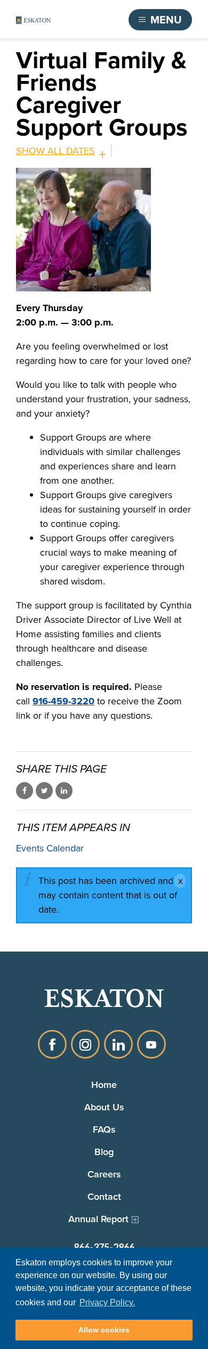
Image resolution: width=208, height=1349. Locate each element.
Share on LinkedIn (64, 790)
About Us (104, 1107)
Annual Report (98, 1218)
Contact (104, 1196)
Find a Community (78, 20)
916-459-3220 (63, 701)
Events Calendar (50, 848)
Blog (104, 1151)
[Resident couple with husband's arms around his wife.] (104, 229)
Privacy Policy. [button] (107, 1302)
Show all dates (55, 151)
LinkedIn (118, 1044)
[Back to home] (33, 20)
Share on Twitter (44, 790)
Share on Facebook (24, 790)
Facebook (52, 1044)
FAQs (104, 1129)
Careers (104, 1174)
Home (104, 1084)
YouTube (151, 1044)
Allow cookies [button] (104, 1330)
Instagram (85, 1044)
